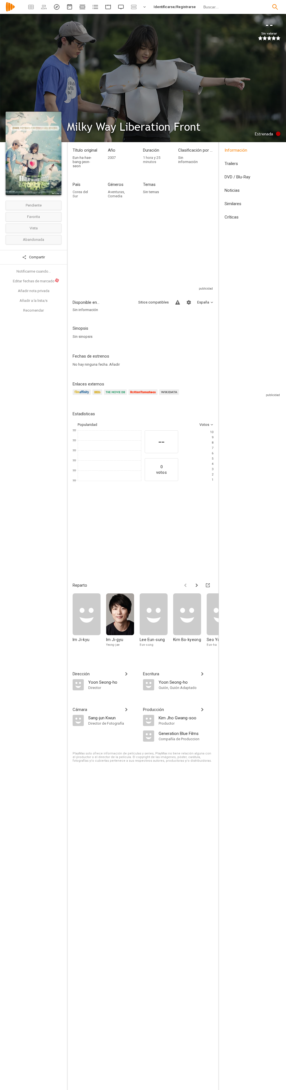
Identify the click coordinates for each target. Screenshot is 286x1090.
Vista (34, 228)
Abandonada (33, 239)
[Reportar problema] (177, 302)
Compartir (36, 257)
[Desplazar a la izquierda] (185, 585)
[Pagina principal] (10, 10)
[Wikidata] (169, 395)
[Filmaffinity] (82, 395)
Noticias (232, 190)
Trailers (231, 163)
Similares (233, 203)
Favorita (33, 217)
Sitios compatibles (153, 302)
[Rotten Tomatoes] (143, 395)
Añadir (114, 364)
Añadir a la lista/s (33, 300)
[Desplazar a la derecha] (196, 585)
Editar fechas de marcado (36, 281)
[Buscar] (275, 7)
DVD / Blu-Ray (237, 176)
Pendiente (34, 205)
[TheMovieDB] (116, 395)
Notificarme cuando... (33, 271)
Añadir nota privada (33, 291)
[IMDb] (98, 395)
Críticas (232, 217)
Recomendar (33, 310)
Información (236, 150)
